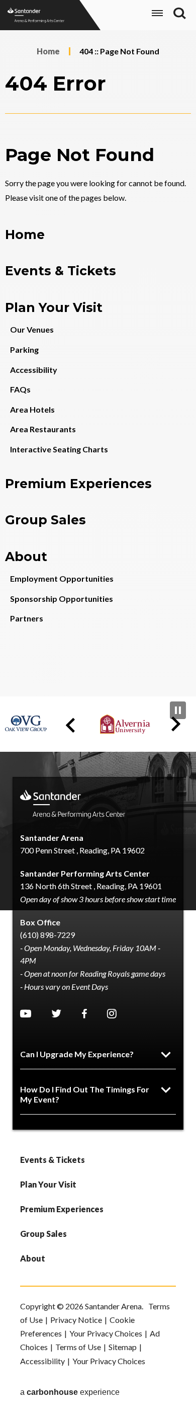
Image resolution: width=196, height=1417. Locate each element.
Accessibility (33, 369)
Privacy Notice (76, 1319)
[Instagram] (112, 1013)
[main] (98, 363)
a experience (70, 1392)
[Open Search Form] (179, 13)
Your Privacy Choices (105, 1333)
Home (48, 51)
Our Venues (32, 329)
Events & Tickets (60, 270)
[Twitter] (56, 1013)
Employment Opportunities (62, 578)
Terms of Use (78, 1347)
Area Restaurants (43, 429)
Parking (24, 349)
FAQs (20, 389)
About (26, 556)
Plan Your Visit (54, 307)
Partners (26, 618)
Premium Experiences (78, 483)
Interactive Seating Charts (59, 449)
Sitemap (123, 1347)
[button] (70, 725)
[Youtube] (25, 1013)
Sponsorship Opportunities (61, 598)
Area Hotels (32, 409)
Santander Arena (36, 15)
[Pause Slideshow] (178, 710)
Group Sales (45, 519)
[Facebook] (84, 1014)
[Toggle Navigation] (157, 15)
